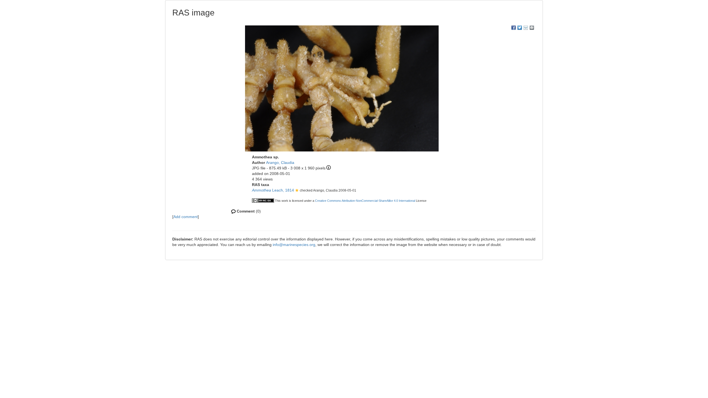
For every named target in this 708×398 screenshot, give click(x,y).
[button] (297, 190)
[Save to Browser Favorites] (526, 27)
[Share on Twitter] (519, 27)
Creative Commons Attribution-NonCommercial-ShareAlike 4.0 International (365, 200)
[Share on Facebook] (513, 27)
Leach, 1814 (273, 190)
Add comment (185, 216)
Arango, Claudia (280, 162)
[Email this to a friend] (532, 27)
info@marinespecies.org (294, 244)
